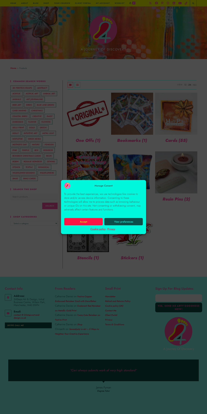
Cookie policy (98, 229)
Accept (83, 221)
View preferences (123, 221)
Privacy (111, 229)
